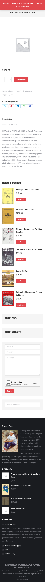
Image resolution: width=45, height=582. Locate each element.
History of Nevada (11, 95)
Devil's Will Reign (22, 271)
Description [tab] (7, 119)
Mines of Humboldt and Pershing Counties (29, 230)
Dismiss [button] (25, 6)
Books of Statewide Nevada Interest (21, 91)
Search (37, 404)
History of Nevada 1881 (25, 209)
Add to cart (21, 80)
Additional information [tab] (11, 124)
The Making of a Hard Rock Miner (29, 249)
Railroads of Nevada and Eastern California (29, 293)
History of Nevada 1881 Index (27, 189)
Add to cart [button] (21, 199)
